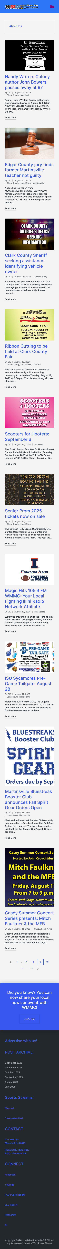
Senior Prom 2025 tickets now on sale (25, 513)
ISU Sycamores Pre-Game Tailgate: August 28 (28, 684)
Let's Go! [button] (30, 1019)
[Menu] (52, 6)
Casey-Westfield (14, 1118)
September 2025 (14, 1077)
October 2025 (12, 1072)
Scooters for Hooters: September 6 (27, 436)
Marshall (24, 95)
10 (47, 962)
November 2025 (13, 1067)
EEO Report (11, 1204)
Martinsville (38, 183)
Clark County (13, 95)
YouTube (9, 1184)
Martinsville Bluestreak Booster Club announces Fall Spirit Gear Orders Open (28, 799)
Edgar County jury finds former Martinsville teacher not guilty (29, 170)
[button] (10, 961)
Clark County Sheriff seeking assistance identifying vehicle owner (26, 263)
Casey (37, 929)
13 (31, 968)
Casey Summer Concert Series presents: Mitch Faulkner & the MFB (29, 918)
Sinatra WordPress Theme (38, 1243)
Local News (25, 183)
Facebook (10, 1174)
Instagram (10, 1214)
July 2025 (10, 1086)
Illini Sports (39, 611)
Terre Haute (24, 697)
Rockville (38, 444)
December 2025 (13, 1062)
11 (22, 968)
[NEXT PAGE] (37, 968)
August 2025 (12, 1082)
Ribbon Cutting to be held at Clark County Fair (26, 351)
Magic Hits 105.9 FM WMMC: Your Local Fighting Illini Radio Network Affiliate (26, 598)
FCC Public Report (15, 1194)
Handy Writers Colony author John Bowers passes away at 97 (27, 82)
